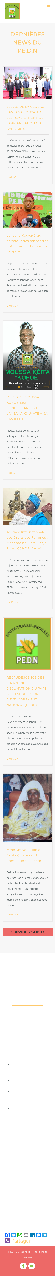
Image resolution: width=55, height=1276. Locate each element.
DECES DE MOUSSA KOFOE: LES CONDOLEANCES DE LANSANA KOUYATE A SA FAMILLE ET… (27, 408)
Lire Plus (11, 177)
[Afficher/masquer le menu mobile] (48, 5)
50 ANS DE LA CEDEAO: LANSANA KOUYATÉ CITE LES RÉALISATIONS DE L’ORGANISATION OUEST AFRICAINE (27, 117)
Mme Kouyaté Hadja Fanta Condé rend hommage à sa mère (24, 855)
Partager (21, 1241)
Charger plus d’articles (27, 932)
